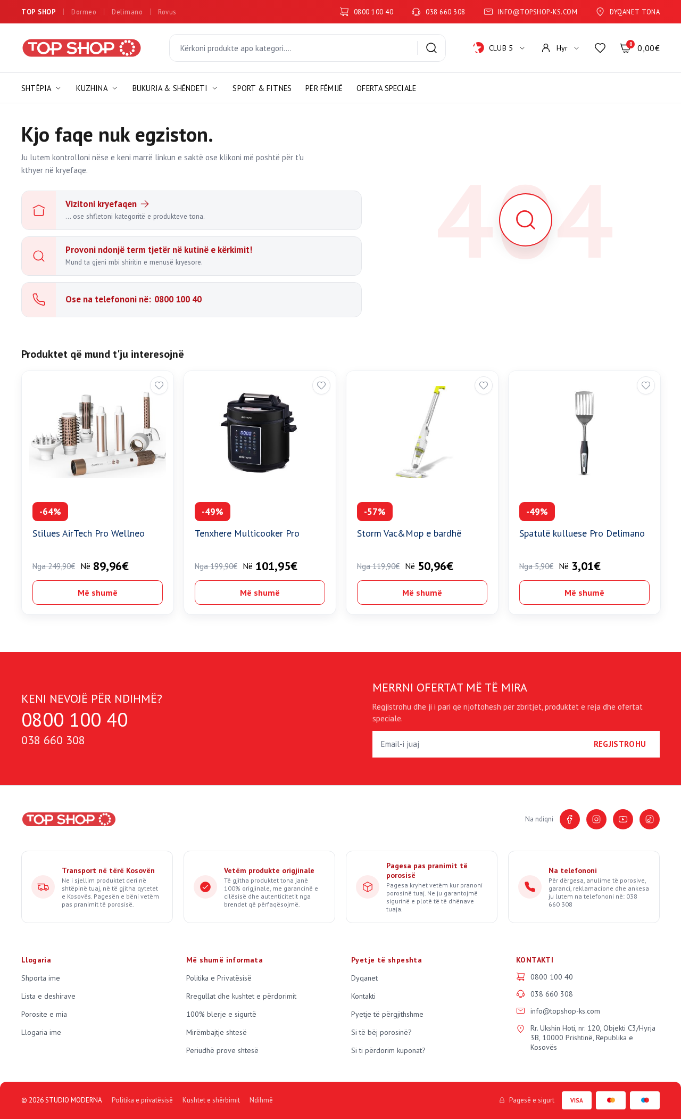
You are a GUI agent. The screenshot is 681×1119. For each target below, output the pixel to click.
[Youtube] (623, 819)
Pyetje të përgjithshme (387, 1014)
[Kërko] (431, 48)
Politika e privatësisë (142, 1100)
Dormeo (83, 11)
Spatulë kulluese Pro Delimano (582, 533)
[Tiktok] (650, 819)
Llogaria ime (41, 1032)
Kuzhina (91, 88)
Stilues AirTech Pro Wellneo (88, 533)
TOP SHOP (38, 11)
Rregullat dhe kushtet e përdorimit (241, 996)
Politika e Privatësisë (219, 978)
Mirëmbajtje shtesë (216, 1032)
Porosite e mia (44, 1014)
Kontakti (363, 996)
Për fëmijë (324, 88)
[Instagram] (596, 819)
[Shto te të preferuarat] (159, 385)
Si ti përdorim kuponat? (388, 1050)
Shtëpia (36, 88)
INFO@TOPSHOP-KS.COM (538, 11)
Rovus (167, 11)
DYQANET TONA (635, 11)
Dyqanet (364, 978)
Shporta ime (40, 978)
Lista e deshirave (48, 996)
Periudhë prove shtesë (222, 1050)
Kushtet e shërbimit (211, 1100)
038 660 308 (446, 11)
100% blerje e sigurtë (221, 1014)
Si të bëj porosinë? (381, 1032)
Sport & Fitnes (262, 88)
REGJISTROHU (620, 744)
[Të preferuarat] (600, 48)
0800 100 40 (374, 11)
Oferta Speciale (386, 88)
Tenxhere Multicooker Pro (247, 533)
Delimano (127, 11)
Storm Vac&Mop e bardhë (409, 533)
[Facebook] (570, 819)
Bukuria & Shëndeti (170, 88)
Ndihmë (261, 1100)
